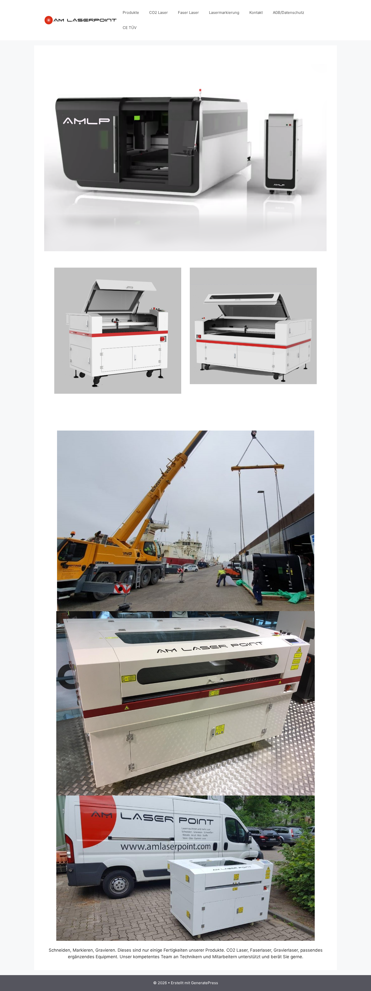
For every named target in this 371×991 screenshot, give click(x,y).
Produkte (131, 12)
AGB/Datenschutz (288, 12)
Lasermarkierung (224, 12)
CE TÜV (130, 27)
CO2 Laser (158, 12)
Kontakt (256, 12)
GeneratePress (204, 982)
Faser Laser (188, 12)
